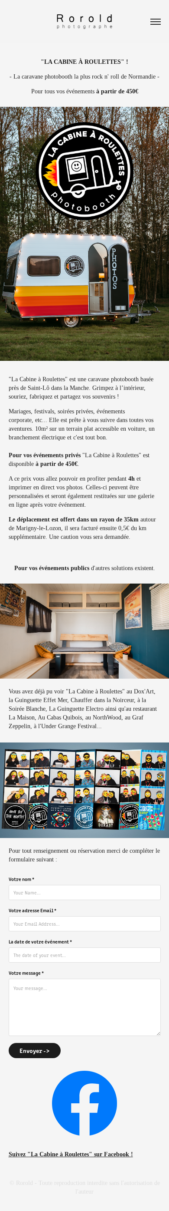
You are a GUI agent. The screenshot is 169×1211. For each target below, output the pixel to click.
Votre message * (26, 973)
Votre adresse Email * (32, 910)
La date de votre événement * (40, 941)
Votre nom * (21, 879)
